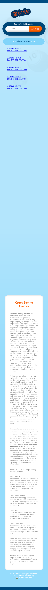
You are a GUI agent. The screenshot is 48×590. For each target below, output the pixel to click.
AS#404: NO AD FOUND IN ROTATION (17, 49)
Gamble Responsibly (26, 576)
